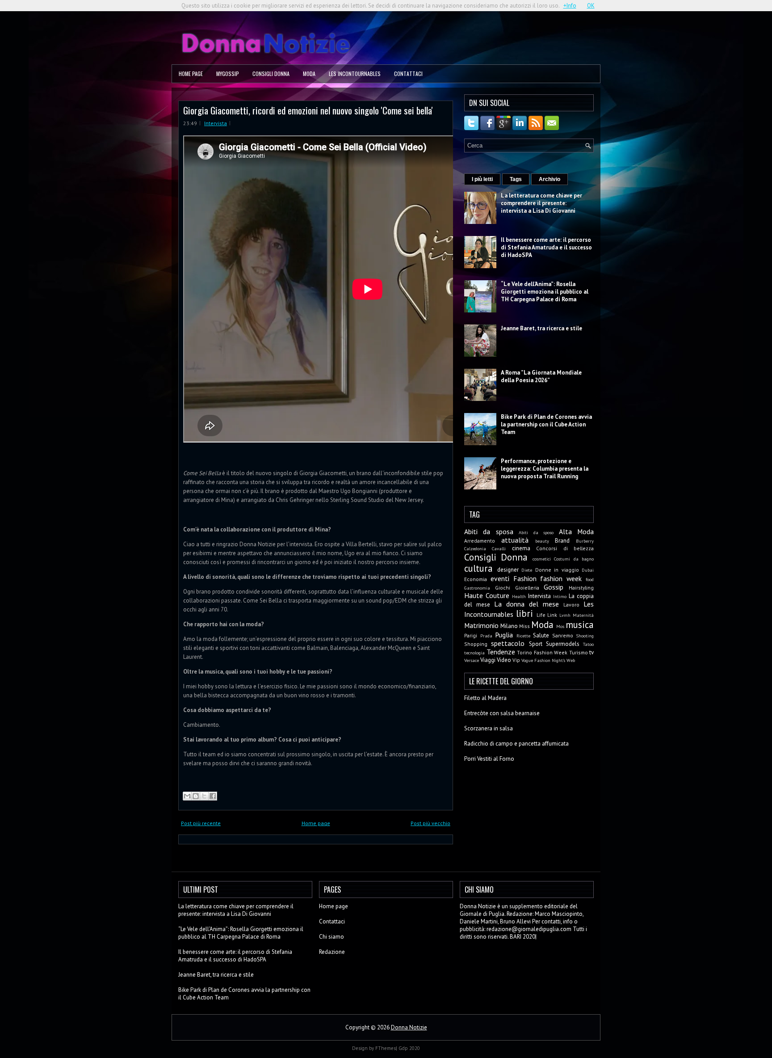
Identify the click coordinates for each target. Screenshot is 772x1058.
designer (508, 569)
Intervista (215, 123)
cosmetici (542, 559)
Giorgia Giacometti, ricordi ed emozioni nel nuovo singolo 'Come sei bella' (308, 110)
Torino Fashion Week (542, 652)
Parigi (470, 635)
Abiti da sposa (488, 531)
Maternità (583, 615)
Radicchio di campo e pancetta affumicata (516, 743)
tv (591, 652)
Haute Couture (486, 595)
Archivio (549, 179)
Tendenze (501, 651)
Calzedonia (475, 548)
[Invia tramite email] (187, 796)
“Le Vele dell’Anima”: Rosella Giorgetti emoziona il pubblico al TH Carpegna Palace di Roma (544, 291)
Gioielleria (527, 587)
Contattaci (408, 73)
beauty (542, 541)
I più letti (482, 179)
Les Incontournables (355, 73)
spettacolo (507, 643)
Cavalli (499, 548)
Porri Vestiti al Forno (489, 759)
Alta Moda (576, 531)
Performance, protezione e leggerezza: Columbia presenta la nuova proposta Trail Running (544, 468)
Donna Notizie (409, 1027)
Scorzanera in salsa (488, 728)
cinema (521, 548)
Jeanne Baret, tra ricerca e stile (541, 328)
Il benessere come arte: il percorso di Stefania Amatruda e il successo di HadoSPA (546, 247)
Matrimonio (481, 625)
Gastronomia (477, 588)
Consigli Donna (271, 73)
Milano (509, 626)
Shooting (585, 635)
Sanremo (562, 635)
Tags (516, 179)
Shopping (475, 644)
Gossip (553, 586)
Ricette (523, 635)
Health (519, 596)
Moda (309, 73)
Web (570, 660)
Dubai (588, 570)
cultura (478, 568)
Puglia (504, 634)
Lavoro (571, 604)
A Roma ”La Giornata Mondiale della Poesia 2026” (541, 376)
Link (552, 614)
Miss (524, 626)
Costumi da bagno (574, 559)
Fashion (525, 578)
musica (580, 625)
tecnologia (474, 652)
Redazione (332, 952)
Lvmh (565, 615)
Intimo (559, 596)
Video (504, 660)
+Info (569, 5)
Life (541, 614)
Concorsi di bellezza (565, 548)
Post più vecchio (430, 823)
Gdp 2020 (409, 1048)
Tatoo (588, 644)
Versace (471, 660)
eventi (500, 578)
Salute (541, 635)
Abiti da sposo (536, 532)
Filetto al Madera (485, 698)
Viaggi (487, 660)
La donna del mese (526, 603)
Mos (560, 626)
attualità (515, 539)
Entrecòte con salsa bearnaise (502, 713)
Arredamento (479, 540)
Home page (191, 73)
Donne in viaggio (557, 569)
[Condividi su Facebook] (212, 796)
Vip (516, 660)
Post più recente (201, 823)
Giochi (502, 587)
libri (524, 613)
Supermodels (562, 644)
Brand (562, 540)
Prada (486, 635)
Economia (475, 579)
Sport (535, 644)
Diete (526, 570)
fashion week (561, 578)
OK (591, 5)
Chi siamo (331, 936)
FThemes (385, 1048)
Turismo (578, 652)
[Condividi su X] (204, 796)
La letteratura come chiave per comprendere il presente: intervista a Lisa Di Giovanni (541, 203)
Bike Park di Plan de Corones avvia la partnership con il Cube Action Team (546, 424)
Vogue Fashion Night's (543, 660)
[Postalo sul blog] (195, 796)
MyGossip (227, 73)
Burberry (585, 541)
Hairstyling (581, 587)
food (590, 579)
